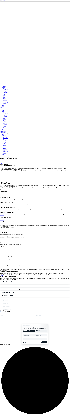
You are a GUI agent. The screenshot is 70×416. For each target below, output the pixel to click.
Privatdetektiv (2, 318)
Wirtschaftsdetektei (38, 315)
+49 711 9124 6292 (3, 0)
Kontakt (37, 318)
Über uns (2, 315)
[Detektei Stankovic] (3, 131)
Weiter (44, 342)
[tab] (29, 331)
